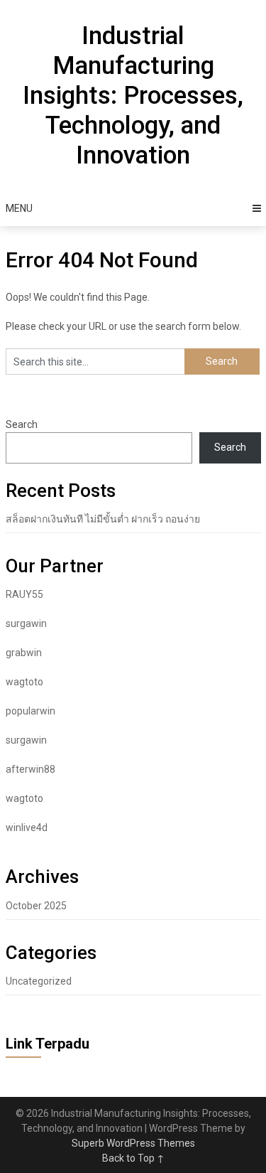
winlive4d (27, 827)
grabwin (24, 652)
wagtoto (24, 681)
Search (22, 424)
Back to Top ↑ (133, 1158)
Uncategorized (39, 981)
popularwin (30, 711)
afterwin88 (30, 769)
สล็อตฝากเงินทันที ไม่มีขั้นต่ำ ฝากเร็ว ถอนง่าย (103, 519)
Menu (19, 208)
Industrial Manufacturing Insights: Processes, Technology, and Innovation (133, 95)
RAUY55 (24, 594)
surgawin (26, 623)
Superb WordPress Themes (133, 1143)
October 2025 (36, 905)
